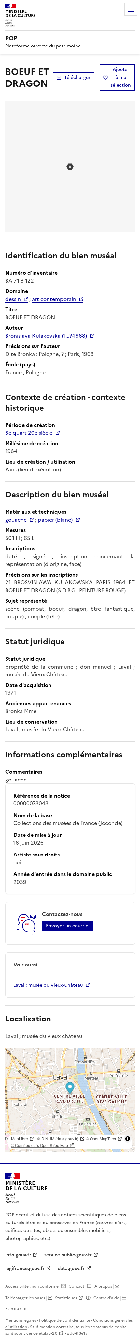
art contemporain (54, 299)
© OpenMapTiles (101, 1138)
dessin (13, 299)
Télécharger (77, 77)
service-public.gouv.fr (68, 1254)
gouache (16, 520)
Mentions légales (20, 1320)
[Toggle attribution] (128, 1139)
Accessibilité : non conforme (32, 1286)
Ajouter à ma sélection (121, 77)
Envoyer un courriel (68, 925)
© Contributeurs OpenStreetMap (39, 1145)
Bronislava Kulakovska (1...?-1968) (46, 336)
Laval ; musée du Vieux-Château (48, 985)
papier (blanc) (55, 520)
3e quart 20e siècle (28, 433)
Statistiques (66, 1298)
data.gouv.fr (71, 1268)
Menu (130, 9)
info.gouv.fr (18, 1254)
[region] (70, 1100)
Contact (76, 1286)
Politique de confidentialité (64, 1320)
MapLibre (19, 1138)
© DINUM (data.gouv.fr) (57, 1138)
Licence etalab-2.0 (40, 1333)
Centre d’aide (106, 1298)
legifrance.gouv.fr (25, 1268)
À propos (103, 1286)
